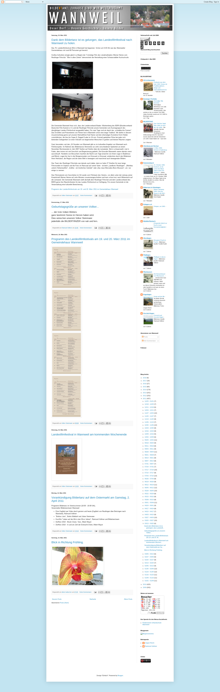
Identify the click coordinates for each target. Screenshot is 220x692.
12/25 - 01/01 (149, 401)
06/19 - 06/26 (149, 482)
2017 (145, 381)
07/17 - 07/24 (149, 470)
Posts (145, 337)
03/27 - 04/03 (149, 517)
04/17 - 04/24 (149, 508)
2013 (145, 393)
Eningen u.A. (147, 204)
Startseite (93, 599)
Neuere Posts (56, 599)
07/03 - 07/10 (149, 476)
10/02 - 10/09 (149, 437)
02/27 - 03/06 (149, 557)
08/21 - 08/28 (149, 455)
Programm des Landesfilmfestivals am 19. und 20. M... (156, 536)
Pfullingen (146, 255)
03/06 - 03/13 (149, 554)
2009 (145, 587)
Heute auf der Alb (159, 296)
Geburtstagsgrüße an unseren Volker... (75, 206)
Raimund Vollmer (151, 646)
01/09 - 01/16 (149, 578)
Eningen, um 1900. (160, 206)
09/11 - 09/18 (149, 446)
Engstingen (147, 294)
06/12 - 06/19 (149, 485)
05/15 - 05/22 (149, 496)
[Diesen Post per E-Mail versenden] (100, 195)
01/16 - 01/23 (149, 575)
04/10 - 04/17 (149, 511)
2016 (145, 384)
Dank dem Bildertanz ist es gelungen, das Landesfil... (154, 527)
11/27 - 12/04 (149, 413)
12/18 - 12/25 (149, 404)
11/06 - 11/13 (149, 422)
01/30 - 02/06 (149, 569)
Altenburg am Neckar (151, 146)
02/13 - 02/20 (149, 563)
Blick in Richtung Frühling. (67, 542)
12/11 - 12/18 (149, 407)
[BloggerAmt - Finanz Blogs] (147, 634)
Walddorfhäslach (149, 221)
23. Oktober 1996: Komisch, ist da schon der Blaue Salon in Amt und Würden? (159, 168)
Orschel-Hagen (148, 313)
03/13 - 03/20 (149, 523)
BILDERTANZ (148, 121)
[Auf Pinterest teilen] (109, 195)
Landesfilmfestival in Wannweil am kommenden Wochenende (89, 434)
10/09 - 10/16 (149, 434)
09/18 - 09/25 (149, 443)
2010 (145, 584)
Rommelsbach (148, 163)
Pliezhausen (147, 272)
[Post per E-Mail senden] (96, 195)
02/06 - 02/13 (149, 566)
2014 (145, 390)
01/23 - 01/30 (149, 572)
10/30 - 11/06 (149, 425)
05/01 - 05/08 (149, 502)
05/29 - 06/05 (149, 491)
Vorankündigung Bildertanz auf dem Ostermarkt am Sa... (155, 546)
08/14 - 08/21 (149, 458)
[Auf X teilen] (105, 195)
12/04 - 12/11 (149, 410)
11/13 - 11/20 (149, 419)
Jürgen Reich (149, 643)
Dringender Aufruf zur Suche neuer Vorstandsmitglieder (160, 225)
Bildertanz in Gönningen (151, 187)
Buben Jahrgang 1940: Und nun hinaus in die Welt (159, 191)
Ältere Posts (128, 599)
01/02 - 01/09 (149, 581)
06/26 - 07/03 (149, 479)
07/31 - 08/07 (149, 464)
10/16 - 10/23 (149, 431)
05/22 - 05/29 (149, 494)
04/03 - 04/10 (149, 514)
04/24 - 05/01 (149, 505)
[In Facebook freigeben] (107, 195)
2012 (145, 396)
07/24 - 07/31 (149, 467)
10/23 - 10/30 (149, 428)
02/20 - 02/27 (149, 560)
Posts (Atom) (64, 603)
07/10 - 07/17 (149, 473)
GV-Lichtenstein (149, 80)
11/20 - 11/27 (149, 416)
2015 (145, 387)
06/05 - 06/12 (149, 488)
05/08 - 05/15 (149, 500)
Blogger (120, 675)
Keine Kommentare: (86, 195)
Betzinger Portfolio (150, 99)
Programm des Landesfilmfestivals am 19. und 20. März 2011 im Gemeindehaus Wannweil (84, 189)
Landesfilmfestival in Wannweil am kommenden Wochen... (156, 541)
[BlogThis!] (102, 195)
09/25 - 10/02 (149, 440)
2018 (145, 378)
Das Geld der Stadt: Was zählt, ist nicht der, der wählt (160, 125)
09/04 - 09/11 (149, 449)
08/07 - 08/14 (149, 461)
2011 (145, 398)
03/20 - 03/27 (149, 520)
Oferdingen (147, 238)
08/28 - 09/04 (149, 452)
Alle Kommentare (149, 341)
